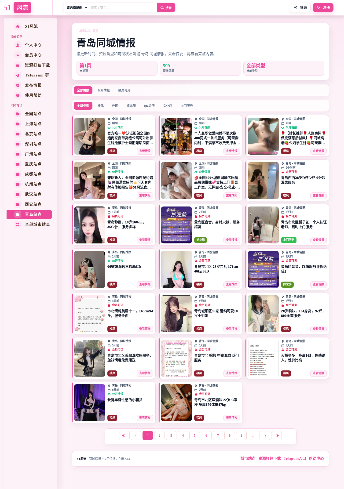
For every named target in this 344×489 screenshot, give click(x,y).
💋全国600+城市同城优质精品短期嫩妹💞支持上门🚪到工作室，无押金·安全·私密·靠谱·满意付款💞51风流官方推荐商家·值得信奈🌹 (217, 183)
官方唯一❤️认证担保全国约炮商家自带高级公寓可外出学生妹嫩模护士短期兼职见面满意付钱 (130, 138)
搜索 (168, 8)
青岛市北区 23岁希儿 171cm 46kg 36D (216, 269)
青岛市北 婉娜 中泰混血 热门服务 (216, 358)
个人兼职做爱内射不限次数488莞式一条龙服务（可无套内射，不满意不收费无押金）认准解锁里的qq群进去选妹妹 (217, 138)
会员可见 (124, 90)
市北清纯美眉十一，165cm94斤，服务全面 (130, 313)
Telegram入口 (295, 458)
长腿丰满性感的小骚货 (125, 400)
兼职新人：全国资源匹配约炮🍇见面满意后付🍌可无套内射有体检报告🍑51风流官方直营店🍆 (130, 183)
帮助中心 (316, 458)
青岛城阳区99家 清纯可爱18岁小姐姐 (216, 313)
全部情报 (83, 90)
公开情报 (104, 90)
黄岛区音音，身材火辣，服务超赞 (217, 224)
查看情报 (144, 151)
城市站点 (248, 458)
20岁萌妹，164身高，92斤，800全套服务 (303, 313)
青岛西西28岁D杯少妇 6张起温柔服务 (303, 180)
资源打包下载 (269, 458)
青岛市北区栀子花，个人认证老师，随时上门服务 (304, 224)
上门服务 (187, 105)
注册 (326, 7)
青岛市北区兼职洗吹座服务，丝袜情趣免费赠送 (130, 358)
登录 (303, 7)
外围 (115, 105)
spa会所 (149, 105)
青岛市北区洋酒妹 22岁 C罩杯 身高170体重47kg (216, 402)
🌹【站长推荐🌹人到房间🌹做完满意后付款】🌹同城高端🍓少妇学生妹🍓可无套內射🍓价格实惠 (303, 138)
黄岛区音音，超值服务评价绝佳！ (304, 269)
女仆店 (167, 105)
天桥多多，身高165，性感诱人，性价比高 (303, 358)
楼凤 (101, 105)
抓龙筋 (131, 105)
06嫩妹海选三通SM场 (124, 266)
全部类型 (83, 105)
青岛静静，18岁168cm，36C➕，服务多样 (126, 224)
